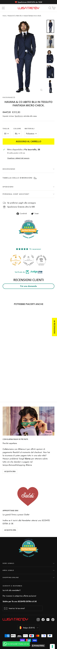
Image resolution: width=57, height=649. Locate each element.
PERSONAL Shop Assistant (16, 194)
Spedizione (19, 116)
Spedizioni (8, 187)
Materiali (30, 129)
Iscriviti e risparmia (12, 586)
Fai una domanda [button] (28, 286)
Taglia (6, 129)
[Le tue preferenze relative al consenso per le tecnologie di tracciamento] (52, 646)
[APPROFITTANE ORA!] (28, 492)
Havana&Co (9, 97)
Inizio (4, 16)
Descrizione (9, 169)
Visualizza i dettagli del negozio (18, 158)
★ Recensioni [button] (54, 327)
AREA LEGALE (8, 570)
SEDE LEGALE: (9, 563)
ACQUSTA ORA (10, 471)
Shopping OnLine (11, 577)
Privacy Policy (39, 645)
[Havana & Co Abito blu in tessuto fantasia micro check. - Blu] (4, 386)
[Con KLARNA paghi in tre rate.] (28, 421)
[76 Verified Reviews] (28, 239)
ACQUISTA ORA (10, 530)
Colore (17, 129)
